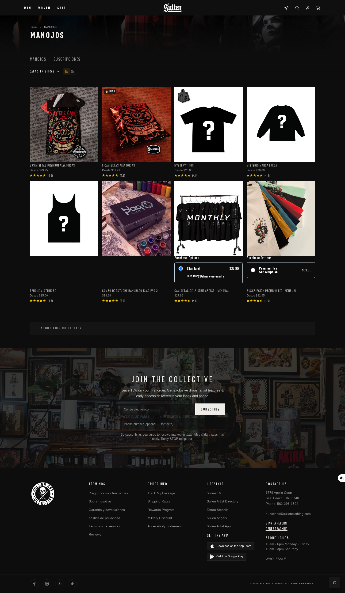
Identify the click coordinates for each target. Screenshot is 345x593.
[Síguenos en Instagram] (46, 583)
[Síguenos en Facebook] (34, 583)
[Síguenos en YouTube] (59, 583)
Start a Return (276, 523)
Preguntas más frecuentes (108, 493)
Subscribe (210, 409)
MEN (27, 7)
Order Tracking (277, 528)
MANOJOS (50, 27)
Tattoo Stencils (217, 510)
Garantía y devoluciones (107, 510)
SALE (61, 7)
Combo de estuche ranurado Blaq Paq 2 (130, 291)
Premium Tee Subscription (268, 270)
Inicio (34, 27)
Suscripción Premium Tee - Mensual (271, 291)
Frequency (193, 276)
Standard (193, 268)
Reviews (95, 534)
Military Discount (160, 518)
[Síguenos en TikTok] (72, 583)
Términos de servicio (104, 526)
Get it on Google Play (229, 556)
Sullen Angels (217, 518)
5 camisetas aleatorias (118, 165)
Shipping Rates (159, 501)
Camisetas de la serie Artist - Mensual (201, 291)
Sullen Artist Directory (222, 501)
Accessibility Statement (165, 526)
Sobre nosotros (100, 501)
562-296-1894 (287, 504)
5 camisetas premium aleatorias (52, 165)
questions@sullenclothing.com (288, 514)
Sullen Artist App (219, 526)
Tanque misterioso (43, 291)
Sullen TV (214, 493)
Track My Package (161, 493)
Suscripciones (67, 59)
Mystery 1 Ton (184, 165)
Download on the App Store (233, 546)
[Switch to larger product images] (73, 71)
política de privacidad (104, 518)
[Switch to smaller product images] (67, 71)
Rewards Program (161, 510)
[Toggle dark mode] (286, 8)
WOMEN (44, 7)
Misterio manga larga (262, 165)
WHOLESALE (276, 559)
